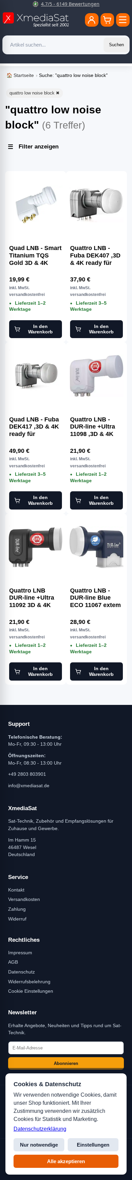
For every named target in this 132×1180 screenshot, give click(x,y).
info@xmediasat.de (28, 785)
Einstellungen (93, 1145)
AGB (13, 962)
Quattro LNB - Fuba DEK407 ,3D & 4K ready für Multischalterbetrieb (96, 255)
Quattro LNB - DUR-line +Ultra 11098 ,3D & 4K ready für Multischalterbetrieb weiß (96, 427)
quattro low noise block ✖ (34, 92)
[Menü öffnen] (123, 20)
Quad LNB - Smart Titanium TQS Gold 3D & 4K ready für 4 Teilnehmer (35, 255)
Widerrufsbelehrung (29, 981)
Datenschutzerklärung (40, 1129)
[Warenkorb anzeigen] (107, 20)
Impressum (20, 952)
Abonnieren (66, 1063)
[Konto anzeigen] (91, 20)
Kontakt (16, 890)
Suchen (116, 44)
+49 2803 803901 (27, 774)
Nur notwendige (39, 1145)
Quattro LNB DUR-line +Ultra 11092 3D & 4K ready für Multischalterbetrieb (35, 598)
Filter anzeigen (39, 146)
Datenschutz (21, 972)
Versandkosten (24, 899)
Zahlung (17, 909)
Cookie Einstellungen (30, 991)
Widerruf (17, 919)
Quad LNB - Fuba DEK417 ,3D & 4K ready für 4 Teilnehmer (34, 427)
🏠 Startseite (20, 75)
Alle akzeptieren (66, 1161)
